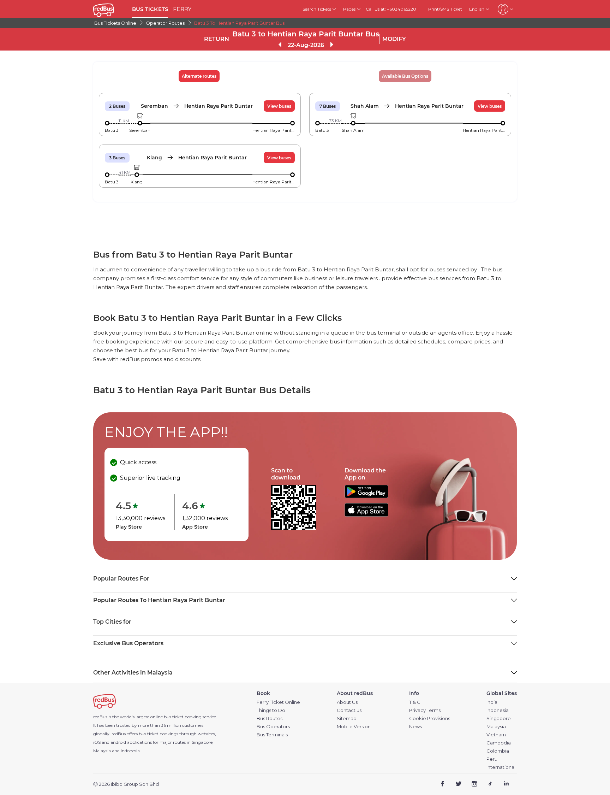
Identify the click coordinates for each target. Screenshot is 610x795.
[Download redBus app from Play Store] (366, 496)
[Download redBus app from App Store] (366, 514)
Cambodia (498, 743)
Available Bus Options (405, 76)
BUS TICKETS (150, 9)
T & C (414, 702)
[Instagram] (475, 784)
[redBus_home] (110, 9)
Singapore (498, 718)
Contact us (349, 710)
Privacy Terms (425, 710)
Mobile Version (354, 726)
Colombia (497, 751)
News (415, 726)
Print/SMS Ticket (445, 9)
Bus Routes (269, 718)
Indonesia (497, 710)
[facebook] (443, 784)
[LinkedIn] (506, 784)
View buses (279, 106)
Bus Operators (273, 726)
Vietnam (496, 734)
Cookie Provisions (429, 718)
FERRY (182, 9)
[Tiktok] (490, 784)
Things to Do (271, 710)
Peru (491, 759)
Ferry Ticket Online (278, 702)
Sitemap (347, 718)
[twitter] (459, 784)
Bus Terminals (272, 734)
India (491, 702)
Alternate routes (199, 76)
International (500, 767)
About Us (347, 702)
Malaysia (496, 726)
